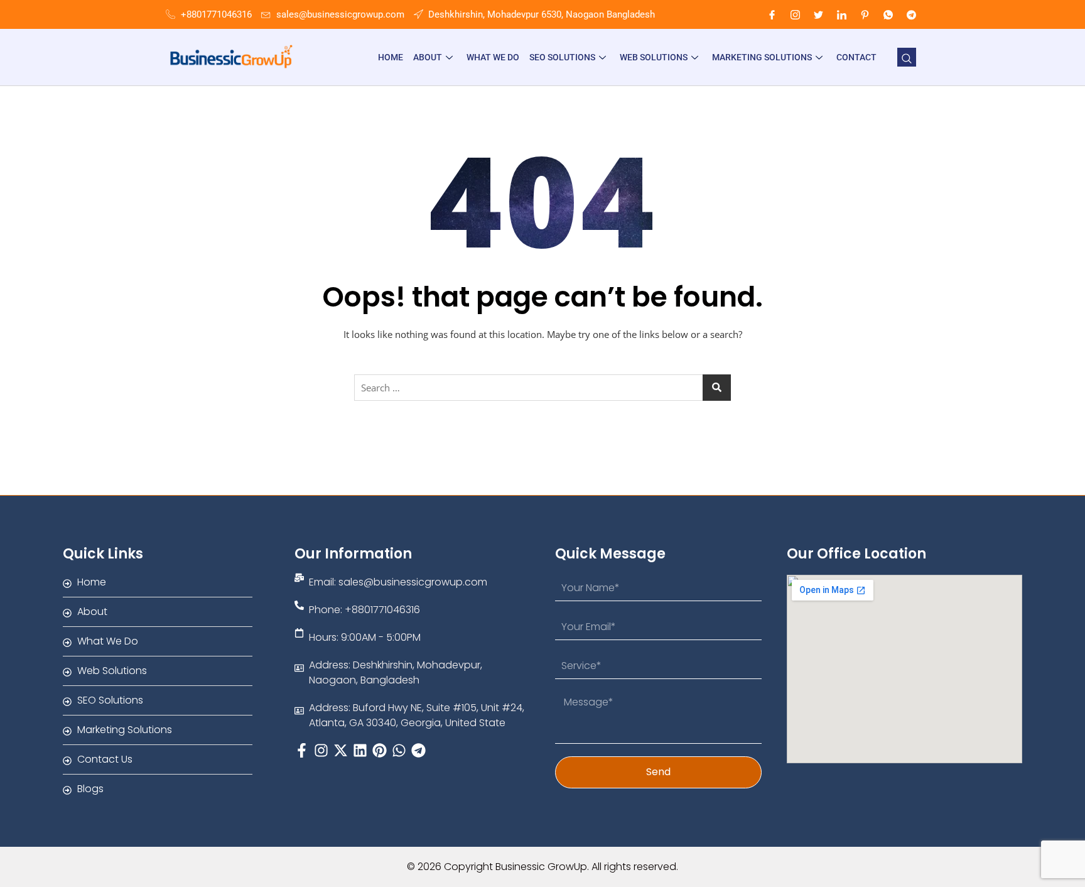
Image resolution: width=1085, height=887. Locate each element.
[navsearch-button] (906, 57)
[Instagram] (794, 14)
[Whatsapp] (399, 750)
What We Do (493, 57)
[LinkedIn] (841, 14)
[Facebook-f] (301, 750)
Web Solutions (654, 57)
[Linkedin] (360, 750)
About (427, 57)
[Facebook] (771, 14)
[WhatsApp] (887, 14)
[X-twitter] (340, 750)
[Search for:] (542, 387)
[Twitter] (818, 14)
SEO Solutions (562, 57)
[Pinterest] (864, 14)
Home (390, 57)
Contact (856, 57)
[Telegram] (911, 14)
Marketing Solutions (762, 57)
